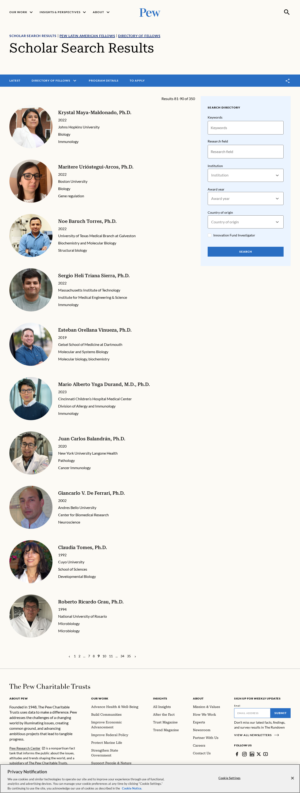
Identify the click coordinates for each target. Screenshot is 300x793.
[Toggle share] (288, 81)
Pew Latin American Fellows (87, 36)
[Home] (49, 686)
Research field (218, 141)
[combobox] (211, 175)
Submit (280, 713)
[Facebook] (237, 754)
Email (237, 705)
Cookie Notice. (132, 788)
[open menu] (75, 80)
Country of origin (220, 212)
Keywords (215, 117)
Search (245, 251)
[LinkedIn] (252, 754)
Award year (216, 189)
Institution (215, 166)
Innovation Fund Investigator (234, 235)
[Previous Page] (69, 656)
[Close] (292, 778)
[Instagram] (244, 754)
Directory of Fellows (139, 36)
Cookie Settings (229, 778)
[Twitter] (259, 754)
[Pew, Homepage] (150, 12)
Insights (160, 698)
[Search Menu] (287, 12)
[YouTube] (265, 754)
